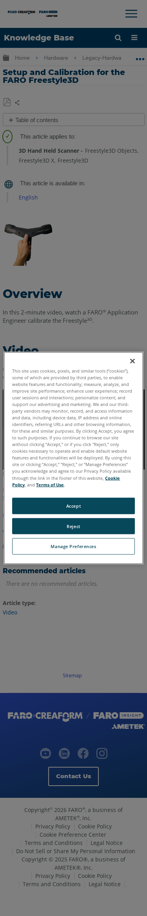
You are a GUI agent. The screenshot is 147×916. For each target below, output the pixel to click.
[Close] (132, 360)
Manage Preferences (73, 546)
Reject (73, 526)
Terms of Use (50, 484)
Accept (73, 505)
